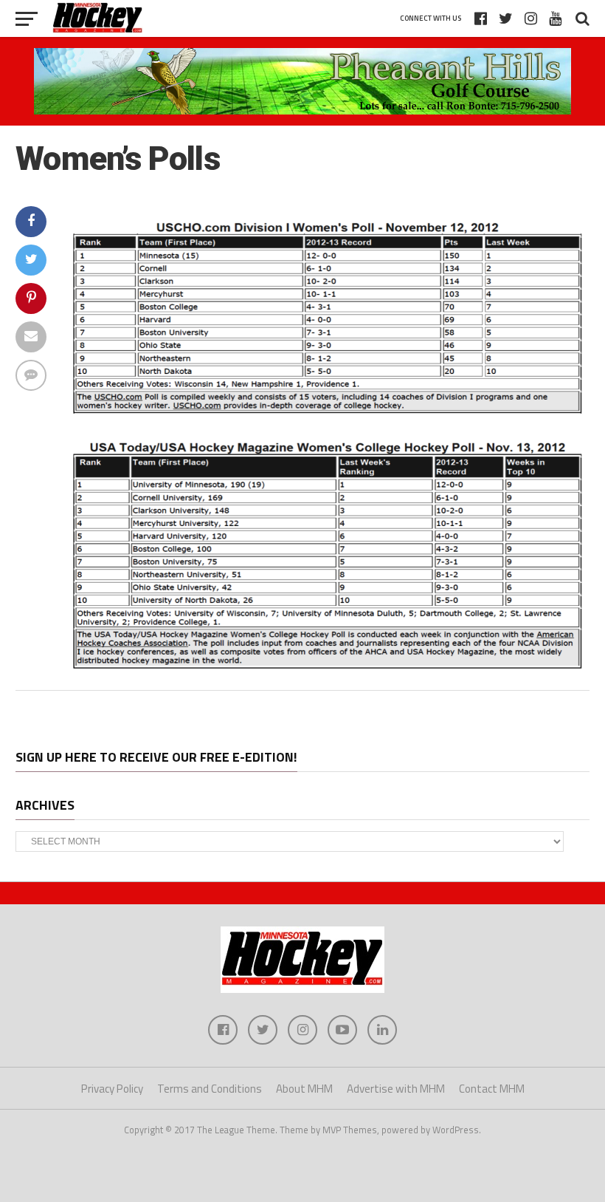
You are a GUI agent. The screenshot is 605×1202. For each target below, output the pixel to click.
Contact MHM (492, 1088)
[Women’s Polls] (325, 669)
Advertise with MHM (396, 1088)
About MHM (304, 1088)
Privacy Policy (112, 1088)
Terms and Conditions (209, 1088)
